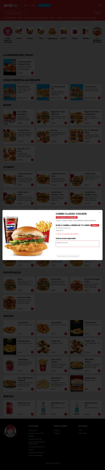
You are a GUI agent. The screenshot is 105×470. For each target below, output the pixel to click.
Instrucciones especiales (66, 238)
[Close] (100, 212)
